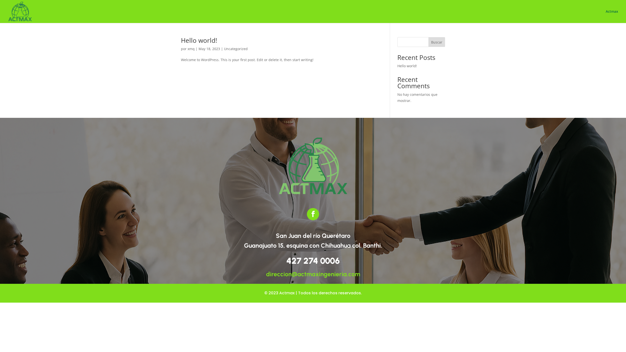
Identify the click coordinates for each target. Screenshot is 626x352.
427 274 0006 (313, 261)
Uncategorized (236, 48)
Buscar (436, 42)
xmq (191, 48)
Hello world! (199, 40)
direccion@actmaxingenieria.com (313, 274)
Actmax (612, 12)
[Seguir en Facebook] (313, 214)
